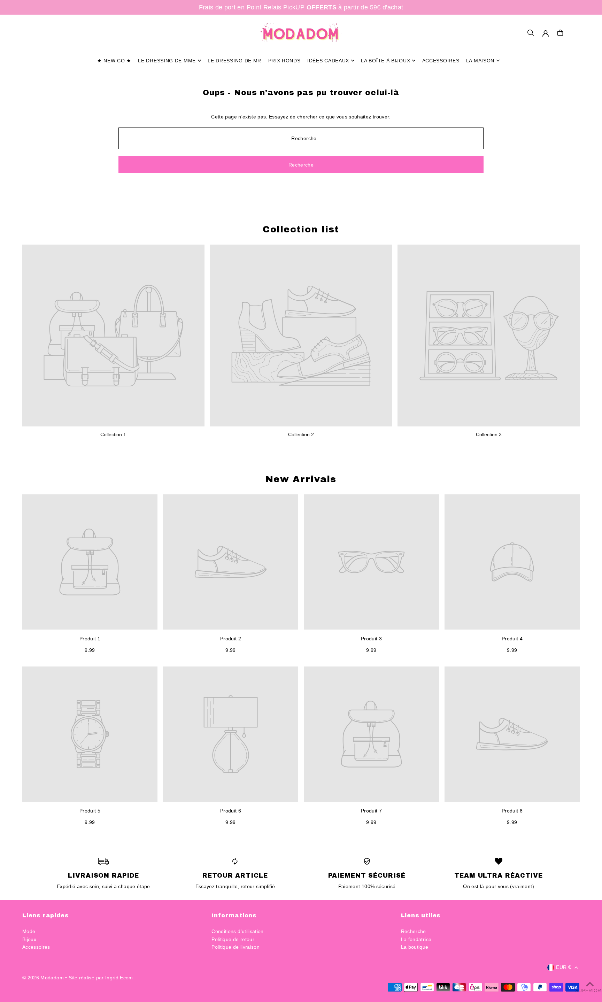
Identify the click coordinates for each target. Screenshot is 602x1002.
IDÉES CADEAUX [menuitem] (328, 60)
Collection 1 (113, 434)
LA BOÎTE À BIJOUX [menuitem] (385, 60)
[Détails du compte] (545, 33)
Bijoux (29, 939)
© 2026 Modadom (43, 977)
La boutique (415, 947)
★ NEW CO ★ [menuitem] (114, 60)
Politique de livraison (235, 947)
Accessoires (36, 947)
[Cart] (560, 33)
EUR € (563, 967)
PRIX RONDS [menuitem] (284, 60)
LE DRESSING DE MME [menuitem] (167, 60)
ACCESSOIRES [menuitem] (441, 60)
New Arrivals (301, 479)
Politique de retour (232, 939)
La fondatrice (416, 939)
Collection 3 (489, 434)
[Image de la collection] (113, 336)
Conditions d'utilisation (237, 931)
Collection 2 (301, 434)
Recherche (413, 931)
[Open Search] (530, 33)
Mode (28, 931)
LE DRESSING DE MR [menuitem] (234, 60)
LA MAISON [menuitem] (480, 60)
